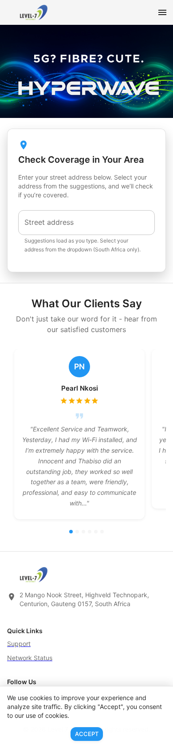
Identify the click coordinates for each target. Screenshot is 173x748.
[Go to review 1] (71, 531)
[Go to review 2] (77, 531)
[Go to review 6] (102, 531)
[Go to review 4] (89, 531)
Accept (86, 733)
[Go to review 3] (83, 531)
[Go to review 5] (96, 531)
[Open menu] (162, 12)
